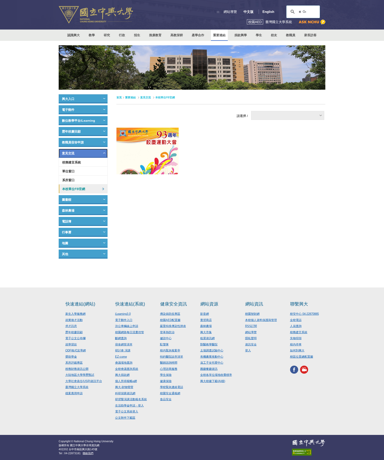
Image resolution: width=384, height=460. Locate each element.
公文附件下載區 (125, 417)
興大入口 (68, 99)
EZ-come (121, 356)
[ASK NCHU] (312, 22)
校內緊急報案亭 (170, 350)
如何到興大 (297, 350)
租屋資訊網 (207, 338)
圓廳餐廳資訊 (209, 369)
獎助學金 (71, 356)
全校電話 (296, 320)
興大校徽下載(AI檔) (212, 381)
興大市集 (206, 332)
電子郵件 (68, 109)
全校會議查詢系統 (126, 369)
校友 (274, 35)
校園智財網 (252, 313)
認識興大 (73, 35)
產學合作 (198, 35)
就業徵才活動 (74, 320)
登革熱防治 (167, 332)
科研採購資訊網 (125, 393)
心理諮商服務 (168, 369)
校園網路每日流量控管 (129, 332)
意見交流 (68, 153)
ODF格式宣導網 (75, 350)
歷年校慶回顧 (71, 131)
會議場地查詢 (123, 362)
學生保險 (166, 375)
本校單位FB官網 (73, 189)
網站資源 (209, 303)
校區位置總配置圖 (301, 356)
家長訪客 (310, 35)
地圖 (65, 243)
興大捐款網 (122, 375)
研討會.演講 (122, 350)
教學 (92, 35)
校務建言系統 (71, 162)
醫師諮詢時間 (168, 362)
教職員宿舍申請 (73, 142)
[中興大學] (308, 442)
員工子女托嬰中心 (211, 362)
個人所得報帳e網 (126, 381)
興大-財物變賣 (124, 387)
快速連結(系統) (130, 303)
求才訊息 (71, 326)
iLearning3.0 (123, 313)
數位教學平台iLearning (78, 120)
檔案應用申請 (74, 393)
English (268, 12)
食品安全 (166, 399)
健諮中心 (166, 338)
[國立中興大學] (96, 15)
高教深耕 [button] (176, 35)
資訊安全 (251, 344)
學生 (259, 35)
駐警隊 (164, 344)
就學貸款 (71, 344)
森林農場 (68, 210)
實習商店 (206, 320)
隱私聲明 (251, 338)
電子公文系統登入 (126, 411)
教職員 (290, 35)
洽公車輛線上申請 (126, 326)
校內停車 (296, 344)
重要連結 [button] (219, 35)
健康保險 (166, 381)
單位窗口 (68, 171)
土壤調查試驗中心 (211, 350)
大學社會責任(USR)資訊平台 (83, 381)
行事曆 (66, 232)
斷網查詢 (121, 338)
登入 (248, 350)
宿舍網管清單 (123, 344)
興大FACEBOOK (294, 369)
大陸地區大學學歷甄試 (79, 375)
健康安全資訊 (173, 303)
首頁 (119, 97)
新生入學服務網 (75, 313)
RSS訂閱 (251, 326)
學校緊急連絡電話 (171, 387)
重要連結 (130, 97)
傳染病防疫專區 (170, 313)
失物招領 (296, 338)
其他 (65, 254)
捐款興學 (240, 35)
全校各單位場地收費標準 (216, 375)
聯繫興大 (299, 303)
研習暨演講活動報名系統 (131, 399)
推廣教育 (155, 35)
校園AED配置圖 (170, 320)
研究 (107, 35)
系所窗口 (68, 180)
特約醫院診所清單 (171, 356)
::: (218, 12)
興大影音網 (304, 369)
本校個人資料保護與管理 (261, 320)
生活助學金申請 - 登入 (129, 405)
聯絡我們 (88, 453)
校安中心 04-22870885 (304, 313)
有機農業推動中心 (211, 356)
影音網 (204, 313)
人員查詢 (296, 326)
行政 (122, 35)
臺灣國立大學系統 (76, 387)
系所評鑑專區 (74, 362)
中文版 (249, 12)
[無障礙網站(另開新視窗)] (308, 452)
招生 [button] (137, 35)
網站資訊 (254, 303)
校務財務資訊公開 (76, 369)
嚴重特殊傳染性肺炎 (173, 326)
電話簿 (66, 221)
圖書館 (66, 199)
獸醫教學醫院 (209, 344)
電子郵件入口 (123, 320)
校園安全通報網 (170, 393)
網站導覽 (230, 12)
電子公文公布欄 (75, 338)
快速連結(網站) (80, 303)
